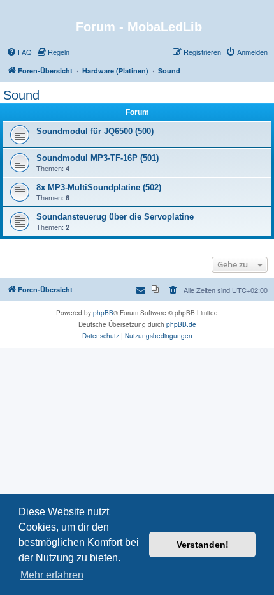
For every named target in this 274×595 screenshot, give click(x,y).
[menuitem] (19, 51)
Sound (21, 95)
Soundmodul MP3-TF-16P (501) (97, 158)
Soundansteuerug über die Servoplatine (115, 217)
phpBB (103, 312)
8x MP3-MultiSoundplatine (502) (98, 187)
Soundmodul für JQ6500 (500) (95, 131)
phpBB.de (181, 324)
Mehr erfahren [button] (51, 574)
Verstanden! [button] (203, 544)
